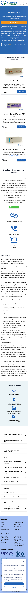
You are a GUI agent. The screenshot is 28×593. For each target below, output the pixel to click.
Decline (14, 587)
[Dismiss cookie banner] (23, 561)
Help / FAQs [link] (17, 524)
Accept (14, 583)
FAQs (18, 177)
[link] (21, 91)
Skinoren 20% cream (14, 155)
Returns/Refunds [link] (5, 529)
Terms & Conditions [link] (18, 527)
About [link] (2, 522)
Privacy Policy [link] (17, 529)
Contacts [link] (3, 524)
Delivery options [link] (5, 527)
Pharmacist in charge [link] (19, 522)
